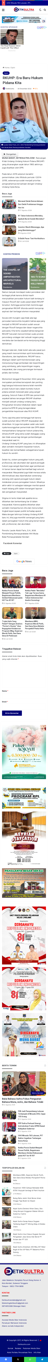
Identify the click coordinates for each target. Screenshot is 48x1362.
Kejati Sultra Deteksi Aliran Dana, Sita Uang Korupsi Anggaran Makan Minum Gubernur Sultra (28, 1211)
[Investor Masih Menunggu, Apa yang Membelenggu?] (9, 230)
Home (6, 68)
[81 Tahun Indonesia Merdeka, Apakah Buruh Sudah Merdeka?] (9, 219)
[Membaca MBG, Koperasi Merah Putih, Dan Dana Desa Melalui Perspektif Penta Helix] (35, 613)
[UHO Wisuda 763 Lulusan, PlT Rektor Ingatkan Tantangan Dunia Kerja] (9, 1139)
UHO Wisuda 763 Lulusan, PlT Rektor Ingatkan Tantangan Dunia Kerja (30, 1138)
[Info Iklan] (24, 19)
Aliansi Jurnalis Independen (13, 1326)
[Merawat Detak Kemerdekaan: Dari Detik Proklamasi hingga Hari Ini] (9, 204)
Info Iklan (37, 1352)
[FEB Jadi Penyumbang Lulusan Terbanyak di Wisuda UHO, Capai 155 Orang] (9, 1114)
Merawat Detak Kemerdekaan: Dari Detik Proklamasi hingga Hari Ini (30, 204)
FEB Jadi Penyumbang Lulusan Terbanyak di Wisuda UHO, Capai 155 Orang (31, 1114)
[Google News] (24, 561)
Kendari (9, 1283)
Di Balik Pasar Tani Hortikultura (31, 238)
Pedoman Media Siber (31, 1348)
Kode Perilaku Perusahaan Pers (19, 1352)
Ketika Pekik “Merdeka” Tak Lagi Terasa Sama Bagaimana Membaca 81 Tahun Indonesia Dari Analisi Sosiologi (35, 595)
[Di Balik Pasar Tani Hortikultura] (9, 241)
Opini (13, 68)
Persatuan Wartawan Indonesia (14, 1323)
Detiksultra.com (24, 1344)
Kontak (10, 1348)
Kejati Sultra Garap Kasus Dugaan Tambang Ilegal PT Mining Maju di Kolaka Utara (29, 1224)
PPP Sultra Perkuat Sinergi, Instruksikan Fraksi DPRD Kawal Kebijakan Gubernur (31, 1126)
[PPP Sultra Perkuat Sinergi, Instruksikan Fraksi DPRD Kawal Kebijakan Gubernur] (9, 1127)
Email (5, 702)
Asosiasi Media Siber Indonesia (14, 1320)
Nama (5, 691)
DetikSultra (10, 89)
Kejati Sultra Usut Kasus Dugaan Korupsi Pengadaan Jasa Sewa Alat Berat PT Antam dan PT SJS (29, 1236)
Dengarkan (11, 154)
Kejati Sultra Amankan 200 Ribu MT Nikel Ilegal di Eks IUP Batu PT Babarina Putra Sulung (29, 1249)
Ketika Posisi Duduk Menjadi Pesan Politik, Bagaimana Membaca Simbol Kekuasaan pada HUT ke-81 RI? (12, 595)
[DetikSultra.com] (24, 9)
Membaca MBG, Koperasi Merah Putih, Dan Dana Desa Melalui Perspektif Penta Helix (29, 1177)
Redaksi (18, 1348)
